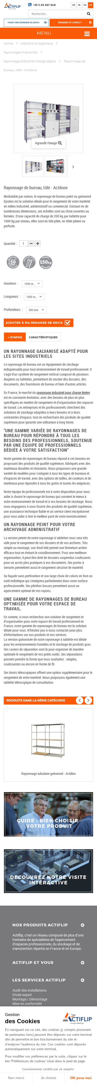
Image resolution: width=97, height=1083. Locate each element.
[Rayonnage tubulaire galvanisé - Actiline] (48, 740)
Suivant (73, 166)
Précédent (18, 167)
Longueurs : (12, 296)
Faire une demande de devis (23, 22)
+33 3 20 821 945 (44, 5)
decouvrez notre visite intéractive (48, 880)
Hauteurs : (11, 283)
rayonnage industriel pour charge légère (63, 392)
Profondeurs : (13, 309)
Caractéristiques (43, 337)
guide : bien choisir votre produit (48, 823)
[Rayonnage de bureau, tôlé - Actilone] (33, 166)
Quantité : (10, 243)
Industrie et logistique (37, 43)
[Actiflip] (12, 6)
